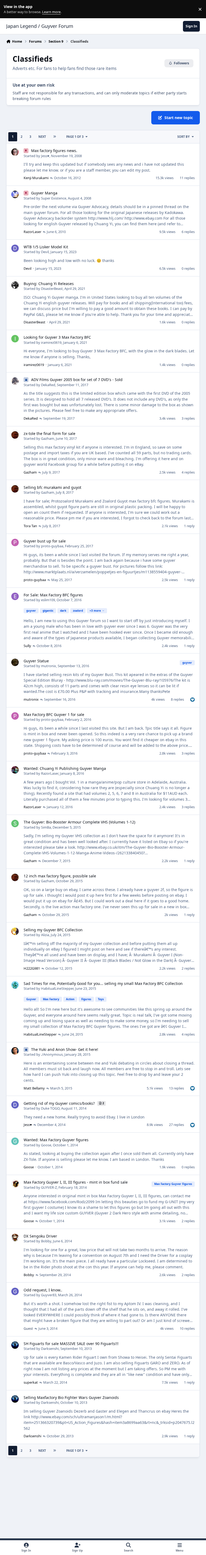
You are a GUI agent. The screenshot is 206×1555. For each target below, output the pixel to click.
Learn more (10, 9)
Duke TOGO (50, 1108)
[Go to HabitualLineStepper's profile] (15, 985)
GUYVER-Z (49, 1187)
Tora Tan (30, 525)
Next (42, 137)
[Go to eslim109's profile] (15, 596)
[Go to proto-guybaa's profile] (15, 542)
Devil (45, 251)
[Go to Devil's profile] (15, 248)
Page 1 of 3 (74, 137)
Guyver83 (48, 1294)
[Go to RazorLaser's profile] (15, 770)
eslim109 (48, 599)
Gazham (47, 438)
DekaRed (48, 384)
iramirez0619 (51, 342)
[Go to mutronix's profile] (15, 662)
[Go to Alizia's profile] (15, 931)
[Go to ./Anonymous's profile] (15, 1051)
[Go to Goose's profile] (15, 1141)
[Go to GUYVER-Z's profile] (15, 1183)
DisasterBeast (52, 288)
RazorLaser (32, 231)
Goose (46, 1145)
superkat (31, 1382)
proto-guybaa (52, 546)
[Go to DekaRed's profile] (15, 381)
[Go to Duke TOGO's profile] (15, 1105)
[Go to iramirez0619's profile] (15, 338)
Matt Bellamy (34, 1088)
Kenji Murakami (36, 177)
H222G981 (32, 968)
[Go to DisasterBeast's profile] (15, 285)
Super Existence (53, 198)
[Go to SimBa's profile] (15, 823)
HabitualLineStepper (57, 988)
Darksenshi (50, 1348)
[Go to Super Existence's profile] (15, 194)
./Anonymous (52, 1054)
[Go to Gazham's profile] (15, 435)
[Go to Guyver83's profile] (15, 1291)
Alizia (45, 934)
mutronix (48, 665)
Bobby (46, 1241)
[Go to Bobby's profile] (15, 1237)
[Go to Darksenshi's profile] (15, 1345)
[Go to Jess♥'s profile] (15, 152)
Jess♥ (45, 155)
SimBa (46, 827)
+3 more (95, 610)
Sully (27, 645)
